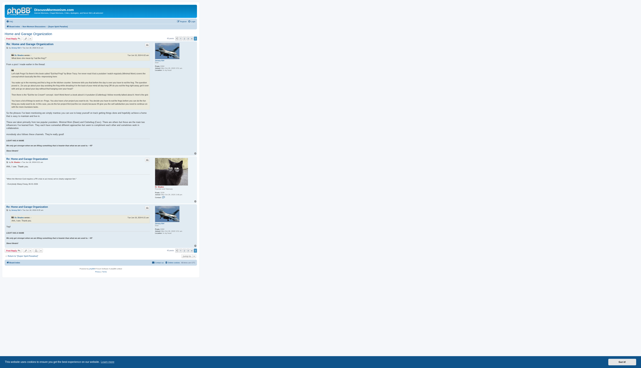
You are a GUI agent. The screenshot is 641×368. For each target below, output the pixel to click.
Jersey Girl (159, 60)
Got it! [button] (622, 362)
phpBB (92, 269)
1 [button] (180, 38)
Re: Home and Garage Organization (29, 44)
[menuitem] (9, 22)
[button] (177, 39)
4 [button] (191, 38)
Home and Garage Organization (28, 34)
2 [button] (184, 38)
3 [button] (188, 38)
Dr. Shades (19, 55)
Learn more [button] (107, 361)
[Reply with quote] (147, 45)
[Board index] (20, 11)
